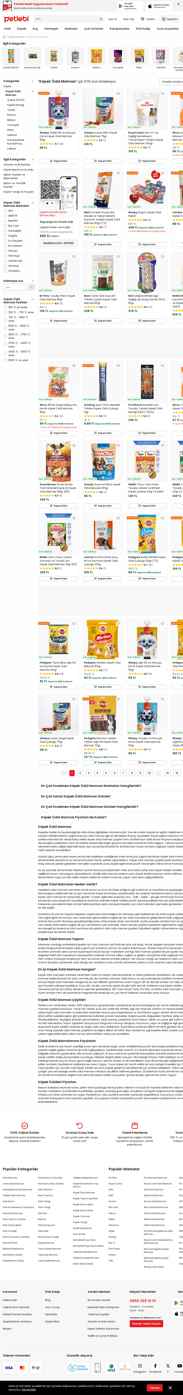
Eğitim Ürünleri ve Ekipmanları (14, 176)
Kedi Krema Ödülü (12, 1254)
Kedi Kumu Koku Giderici (51, 1183)
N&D (111, 1195)
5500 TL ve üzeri (18, 360)
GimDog (13, 266)
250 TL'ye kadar (18, 307)
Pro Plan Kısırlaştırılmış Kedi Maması (158, 1232)
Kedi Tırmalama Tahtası (16, 1236)
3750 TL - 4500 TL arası (19, 344)
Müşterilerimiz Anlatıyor (17, 1321)
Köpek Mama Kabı (83, 1210)
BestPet (13, 221)
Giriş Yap (128, 19)
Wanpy (113, 1236)
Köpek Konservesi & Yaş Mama (85, 1185)
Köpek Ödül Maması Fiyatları (15, 300)
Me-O (112, 1242)
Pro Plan (113, 1177)
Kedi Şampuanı (46, 1225)
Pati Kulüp (143, 29)
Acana (112, 1201)
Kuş (35, 29)
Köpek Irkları (52, 1321)
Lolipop (11, 148)
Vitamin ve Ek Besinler (17, 164)
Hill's (111, 1189)
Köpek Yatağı (80, 1222)
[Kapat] (177, 5)
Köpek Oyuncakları (83, 1204)
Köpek (21, 29)
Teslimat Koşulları (98, 1314)
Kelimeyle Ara (13, 281)
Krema (11, 115)
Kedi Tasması (45, 1195)
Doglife (12, 236)
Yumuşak (13, 125)
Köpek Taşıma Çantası (85, 1198)
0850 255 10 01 (143, 1300)
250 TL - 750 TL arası (21, 312)
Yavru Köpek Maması (49, 1248)
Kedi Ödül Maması (13, 1213)
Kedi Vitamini (45, 1189)
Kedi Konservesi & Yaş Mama (18, 1207)
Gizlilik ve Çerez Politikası (103, 1336)
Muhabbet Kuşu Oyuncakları (88, 1245)
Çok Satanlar (93, 29)
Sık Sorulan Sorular (99, 1300)
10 (149, 773)
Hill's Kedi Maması (153, 1189)
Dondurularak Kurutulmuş (15, 141)
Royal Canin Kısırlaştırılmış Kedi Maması (158, 1241)
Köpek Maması (46, 1242)
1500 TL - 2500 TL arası (18, 327)
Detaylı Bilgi (29, 1389)
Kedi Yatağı (44, 1201)
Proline (112, 1254)
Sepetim (172, 19)
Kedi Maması (10, 1177)
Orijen (112, 1231)
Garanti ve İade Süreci (101, 1321)
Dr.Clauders (15, 241)
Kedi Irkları (51, 1314)
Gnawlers (14, 271)
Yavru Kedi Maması (13, 1183)
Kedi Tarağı (44, 1207)
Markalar (71, 29)
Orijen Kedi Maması (154, 1225)
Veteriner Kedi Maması (85, 1251)
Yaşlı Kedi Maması (48, 1254)
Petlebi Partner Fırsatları (17, 1314)
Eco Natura (15, 246)
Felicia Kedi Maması (155, 1213)
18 (167, 773)
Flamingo (14, 256)
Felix (111, 1260)
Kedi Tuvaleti (10, 1231)
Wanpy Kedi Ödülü (154, 1266)
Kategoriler (11, 81)
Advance (114, 1225)
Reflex (112, 1219)
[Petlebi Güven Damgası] (78, 1368)
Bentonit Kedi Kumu (13, 1248)
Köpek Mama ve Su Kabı (18, 169)
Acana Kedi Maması (155, 1201)
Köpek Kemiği (15, 105)
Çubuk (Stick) (15, 100)
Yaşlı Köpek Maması (49, 1260)
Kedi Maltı (43, 1231)
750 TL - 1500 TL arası (18, 319)
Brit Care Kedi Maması (156, 1207)
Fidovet (13, 251)
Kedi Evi (42, 1219)
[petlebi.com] (4, 36)
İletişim (7, 1328)
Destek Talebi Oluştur (146, 1323)
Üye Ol (112, 19)
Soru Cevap (52, 1307)
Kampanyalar (119, 29)
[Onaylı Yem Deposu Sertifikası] (97, 1368)
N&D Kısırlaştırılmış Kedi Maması (156, 1259)
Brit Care (13, 226)
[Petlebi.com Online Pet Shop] (16, 19)
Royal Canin (115, 1183)
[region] (19, 236)
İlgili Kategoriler (15, 159)
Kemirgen (51, 29)
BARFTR (12, 216)
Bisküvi (11, 120)
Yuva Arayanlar (168, 29)
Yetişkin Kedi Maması (14, 1195)
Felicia (112, 1213)
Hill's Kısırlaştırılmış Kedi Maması (156, 1251)
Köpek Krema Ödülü (13, 1260)
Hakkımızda (10, 1300)
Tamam (155, 1388)
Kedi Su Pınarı (10, 1242)
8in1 (10, 211)
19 (177, 773)
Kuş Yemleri (79, 1234)
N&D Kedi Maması (153, 1195)
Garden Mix (15, 261)
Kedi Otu (42, 1213)
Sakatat (12, 135)
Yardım (150, 19)
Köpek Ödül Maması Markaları (16, 204)
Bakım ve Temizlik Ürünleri (15, 185)
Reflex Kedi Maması (154, 1219)
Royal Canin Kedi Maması (158, 1183)
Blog (47, 1300)
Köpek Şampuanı (82, 1228)
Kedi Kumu (8, 1201)
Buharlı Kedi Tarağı (48, 1236)
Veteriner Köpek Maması (86, 1257)
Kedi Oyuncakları (12, 1225)
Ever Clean (114, 1248)
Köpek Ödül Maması (84, 1192)
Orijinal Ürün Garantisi (16, 1307)
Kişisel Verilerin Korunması (103, 1328)
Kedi (7, 29)
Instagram (139, 1372)
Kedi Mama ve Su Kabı (50, 1177)
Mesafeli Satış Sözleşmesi (103, 1307)
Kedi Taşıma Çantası (14, 1219)
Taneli (11, 110)
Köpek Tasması (81, 1216)
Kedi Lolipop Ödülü (83, 1263)
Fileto (10, 130)
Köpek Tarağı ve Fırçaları (19, 192)
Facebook (155, 1372)
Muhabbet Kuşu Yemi (84, 1239)
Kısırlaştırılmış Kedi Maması (17, 1189)
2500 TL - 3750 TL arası (19, 336)
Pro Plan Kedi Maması (155, 1177)
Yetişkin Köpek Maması (85, 1177)
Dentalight (14, 231)
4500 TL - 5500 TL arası (19, 353)
